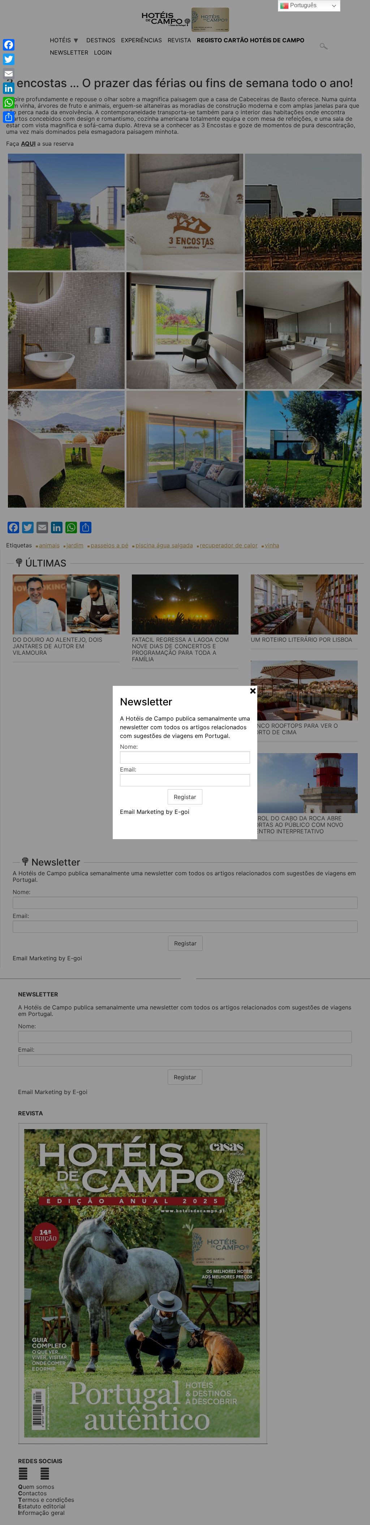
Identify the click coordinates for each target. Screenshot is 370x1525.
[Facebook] (8, 45)
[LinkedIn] (8, 88)
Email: (128, 769)
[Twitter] (8, 59)
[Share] (8, 117)
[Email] (8, 74)
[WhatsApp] (8, 102)
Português (303, 5)
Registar (185, 796)
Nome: (129, 746)
